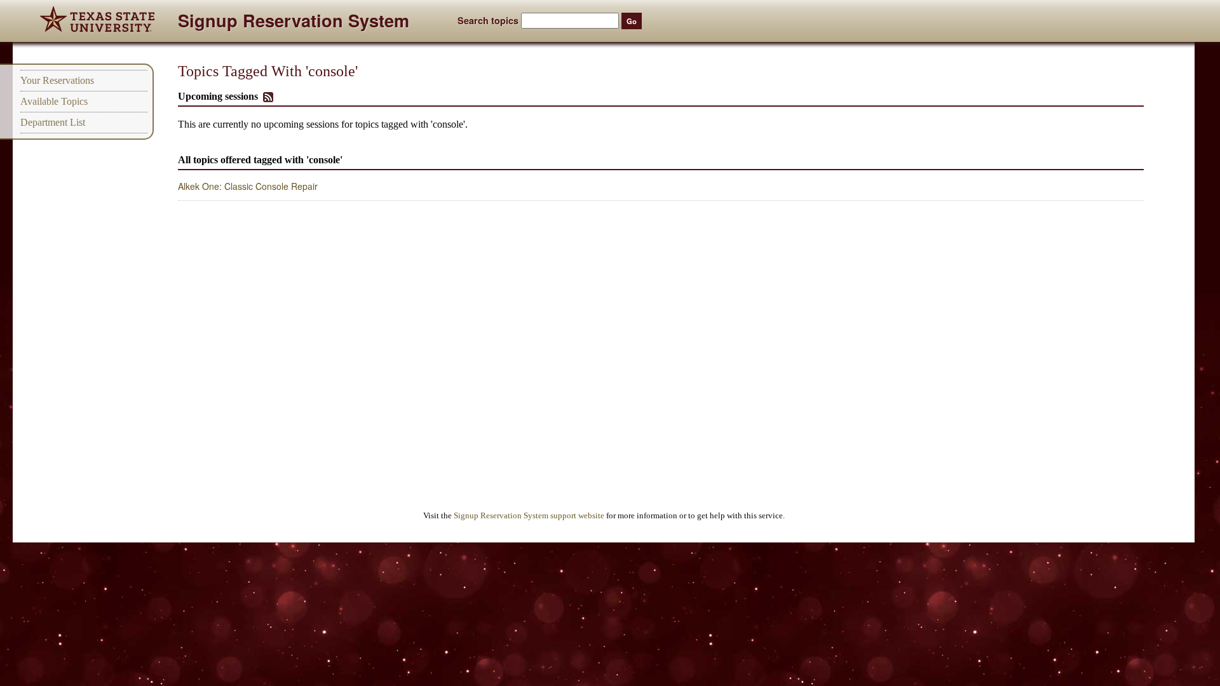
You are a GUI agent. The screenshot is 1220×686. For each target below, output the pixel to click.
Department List (52, 122)
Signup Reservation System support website (529, 515)
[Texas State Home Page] (97, 21)
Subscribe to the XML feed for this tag (268, 97)
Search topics (488, 20)
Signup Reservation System (293, 22)
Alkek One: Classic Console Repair (248, 186)
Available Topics (54, 101)
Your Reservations (57, 80)
